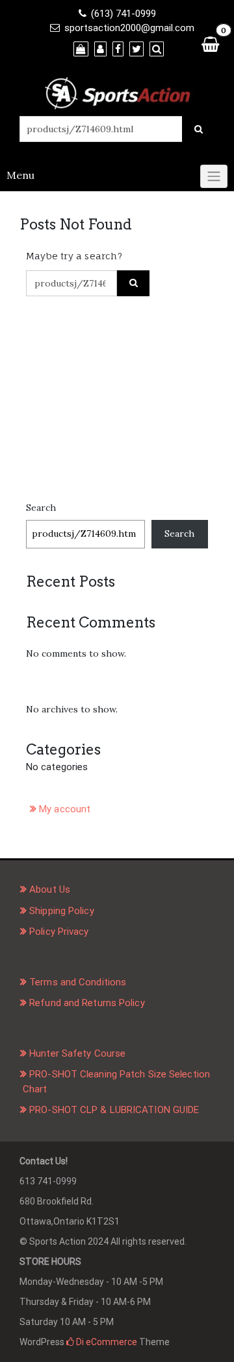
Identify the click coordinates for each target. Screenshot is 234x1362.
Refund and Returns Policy (87, 1003)
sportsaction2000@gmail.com (129, 28)
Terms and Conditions (77, 982)
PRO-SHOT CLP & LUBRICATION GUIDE (114, 1110)
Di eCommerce (105, 1342)
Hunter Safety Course (77, 1053)
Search (41, 507)
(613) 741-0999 (123, 13)
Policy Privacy (58, 931)
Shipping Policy (61, 911)
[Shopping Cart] (210, 43)
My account (64, 809)
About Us (49, 889)
